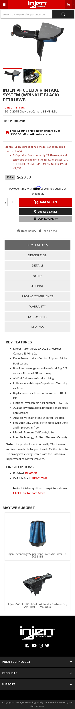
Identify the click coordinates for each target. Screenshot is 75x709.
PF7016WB (39, 478)
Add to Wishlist (48, 218)
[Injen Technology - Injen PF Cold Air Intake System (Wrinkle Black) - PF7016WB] (37, 41)
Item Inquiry (28, 230)
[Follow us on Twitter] (47, 645)
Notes (37, 275)
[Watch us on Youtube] (34, 645)
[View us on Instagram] (41, 645)
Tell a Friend (49, 230)
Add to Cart (48, 202)
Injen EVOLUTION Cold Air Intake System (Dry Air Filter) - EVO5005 (37, 605)
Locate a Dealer (47, 211)
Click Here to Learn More (29, 493)
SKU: (6, 120)
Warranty (37, 306)
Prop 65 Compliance (37, 296)
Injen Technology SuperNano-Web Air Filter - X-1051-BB (37, 555)
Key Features (37, 245)
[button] (37, 14)
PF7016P (31, 473)
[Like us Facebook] (27, 645)
